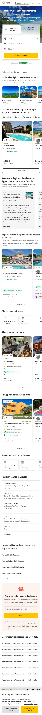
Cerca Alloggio (21, 55)
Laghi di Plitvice (9, 486)
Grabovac (28, 486)
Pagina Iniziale (7, 72)
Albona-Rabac (14, 521)
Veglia (6, 506)
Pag (13, 506)
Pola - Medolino (7, 101)
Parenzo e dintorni (19, 519)
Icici (40, 192)
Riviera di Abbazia (20, 506)
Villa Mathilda (8, 146)
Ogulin (16, 486)
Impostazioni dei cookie (10, 709)
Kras (4, 192)
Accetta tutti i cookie (29, 709)
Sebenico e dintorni (26, 498)
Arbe (9, 506)
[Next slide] (38, 141)
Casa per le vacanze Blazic (13, 273)
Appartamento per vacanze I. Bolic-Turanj (19, 423)
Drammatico (8, 508)
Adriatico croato (14, 498)
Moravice (7, 488)
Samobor (21, 486)
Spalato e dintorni (22, 496)
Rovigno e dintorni (24, 521)
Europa (16, 72)
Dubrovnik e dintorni (27, 101)
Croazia (24, 72)
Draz (5, 529)
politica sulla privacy (31, 704)
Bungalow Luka (9, 361)
